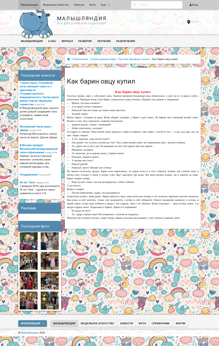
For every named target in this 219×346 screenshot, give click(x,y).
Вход (195, 4)
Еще (103, 4)
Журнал (67, 41)
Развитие (85, 41)
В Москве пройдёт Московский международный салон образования (39, 149)
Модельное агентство (56, 4)
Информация (30, 323)
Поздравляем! (29, 174)
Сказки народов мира (103, 59)
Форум (180, 323)
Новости (79, 4)
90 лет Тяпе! (27, 182)
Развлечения (125, 41)
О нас (52, 41)
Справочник (161, 323)
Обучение (104, 41)
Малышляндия (29, 4)
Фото (92, 4)
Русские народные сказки (134, 59)
